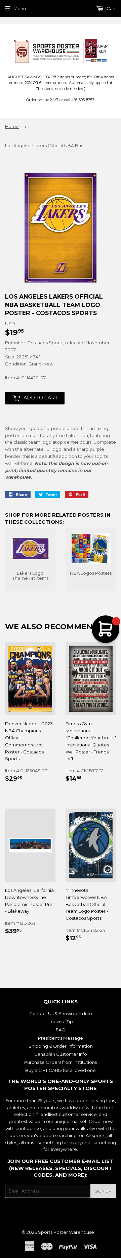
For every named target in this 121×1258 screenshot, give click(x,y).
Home (12, 126)
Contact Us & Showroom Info (60, 1013)
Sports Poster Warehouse (66, 1232)
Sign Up (103, 1191)
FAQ (61, 1029)
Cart (111, 8)
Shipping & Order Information (61, 1046)
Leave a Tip (60, 1021)
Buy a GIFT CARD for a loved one (60, 1070)
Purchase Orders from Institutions (60, 1062)
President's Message (60, 1038)
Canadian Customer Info (60, 1054)
